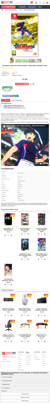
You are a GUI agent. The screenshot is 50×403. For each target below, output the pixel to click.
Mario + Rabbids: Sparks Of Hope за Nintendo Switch (42, 255)
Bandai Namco (15, 72)
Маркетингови (6, 384)
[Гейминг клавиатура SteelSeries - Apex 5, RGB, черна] (41, 300)
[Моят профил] (43, 2)
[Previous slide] (4, 35)
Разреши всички (25, 393)
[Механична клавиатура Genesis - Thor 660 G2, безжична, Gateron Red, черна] (8, 300)
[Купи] (5, 315)
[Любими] (40, 2)
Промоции (22, 6)
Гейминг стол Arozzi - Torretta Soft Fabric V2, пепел (8, 336)
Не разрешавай (25, 400)
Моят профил (29, 355)
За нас (19, 361)
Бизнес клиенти (32, 6)
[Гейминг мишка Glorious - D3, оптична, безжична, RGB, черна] (25, 300)
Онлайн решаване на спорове (44, 363)
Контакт (43, 354)
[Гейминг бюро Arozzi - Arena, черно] (41, 326)
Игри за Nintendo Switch (29, 10)
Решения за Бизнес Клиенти (20, 357)
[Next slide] (45, 35)
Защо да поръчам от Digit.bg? (20, 365)
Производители (37, 359)
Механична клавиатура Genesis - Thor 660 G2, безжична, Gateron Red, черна (8, 310)
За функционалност (7, 380)
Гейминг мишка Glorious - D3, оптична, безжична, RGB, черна (25, 310)
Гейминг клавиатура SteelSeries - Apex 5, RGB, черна (41, 310)
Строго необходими (7, 377)
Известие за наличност (22, 84)
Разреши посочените (25, 397)
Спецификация (5, 100)
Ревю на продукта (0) (17, 100)
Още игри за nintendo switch (10, 209)
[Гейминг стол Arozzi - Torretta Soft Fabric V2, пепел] (8, 326)
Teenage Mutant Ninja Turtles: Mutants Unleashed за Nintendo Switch (41, 230)
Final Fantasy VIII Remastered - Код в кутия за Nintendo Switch (8, 280)
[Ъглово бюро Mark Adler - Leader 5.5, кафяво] (25, 326)
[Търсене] (31, 2)
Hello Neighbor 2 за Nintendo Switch (8, 229)
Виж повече (4, 391)
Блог (40, 6)
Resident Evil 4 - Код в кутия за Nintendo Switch (25, 254)
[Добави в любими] (30, 84)
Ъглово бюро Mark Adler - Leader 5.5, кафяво (25, 335)
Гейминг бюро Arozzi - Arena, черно (41, 335)
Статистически (6, 388)
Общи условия (21, 369)
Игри (21, 10)
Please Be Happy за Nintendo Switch (25, 229)
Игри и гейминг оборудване (11, 10)
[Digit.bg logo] (9, 353)
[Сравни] (36, 2)
